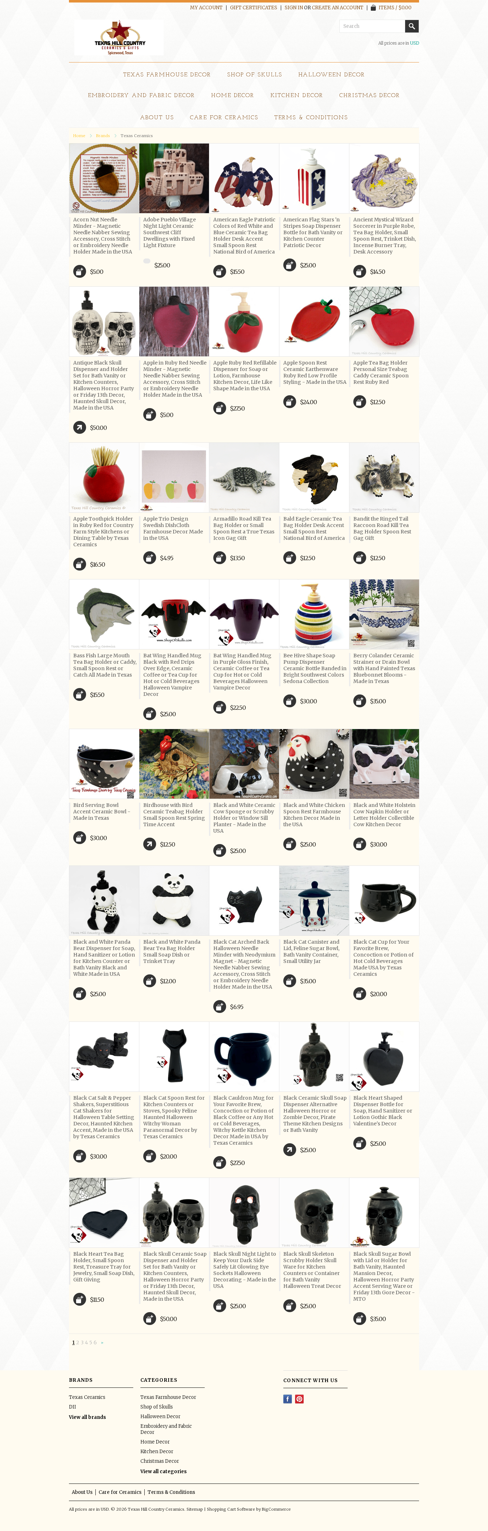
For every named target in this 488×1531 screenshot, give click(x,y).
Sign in (294, 7)
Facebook (287, 1399)
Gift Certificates (253, 7)
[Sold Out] (146, 260)
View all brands (87, 1417)
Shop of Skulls (254, 75)
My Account (206, 7)
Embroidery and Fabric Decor (141, 96)
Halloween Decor (331, 75)
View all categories (163, 1472)
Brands (103, 135)
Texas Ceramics (87, 1397)
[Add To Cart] (79, 271)
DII (72, 1407)
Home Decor (233, 96)
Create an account (337, 7)
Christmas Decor (369, 96)
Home (79, 135)
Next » (102, 1343)
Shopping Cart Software (231, 1509)
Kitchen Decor (296, 96)
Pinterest (299, 1399)
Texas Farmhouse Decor (167, 75)
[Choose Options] (79, 427)
